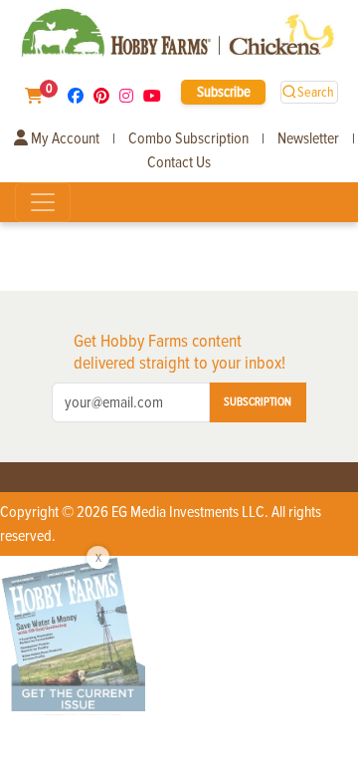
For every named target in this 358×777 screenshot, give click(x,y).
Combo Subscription (188, 138)
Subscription (257, 401)
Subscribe (224, 92)
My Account (63, 138)
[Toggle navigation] (43, 202)
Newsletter (308, 138)
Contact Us (179, 162)
